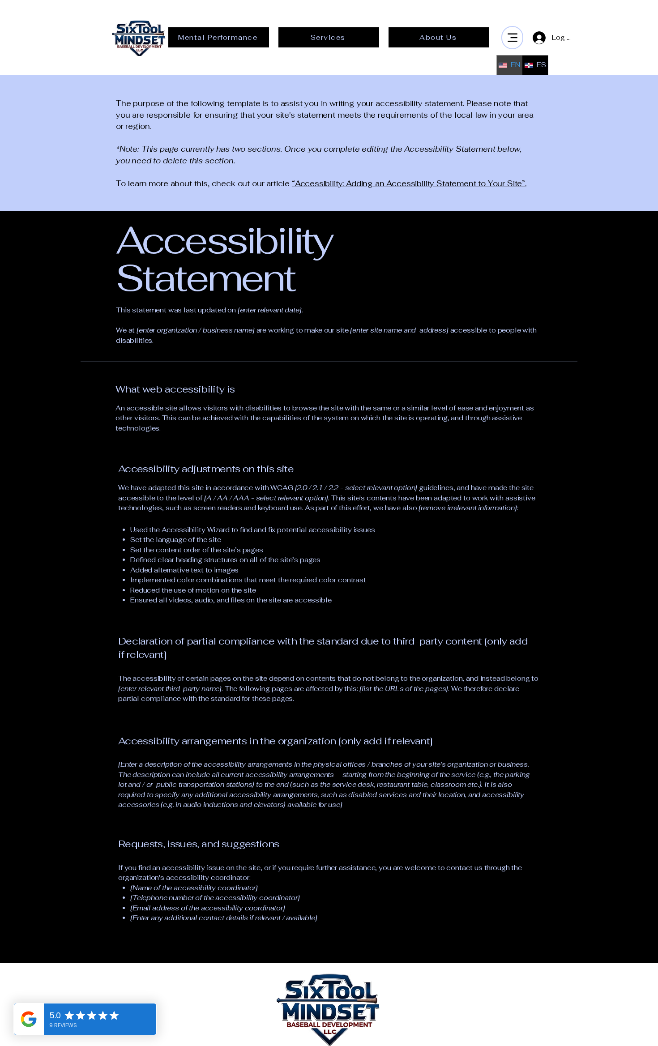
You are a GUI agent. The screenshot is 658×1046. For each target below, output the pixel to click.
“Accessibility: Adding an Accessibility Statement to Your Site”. (409, 183)
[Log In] (537, 38)
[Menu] (512, 37)
